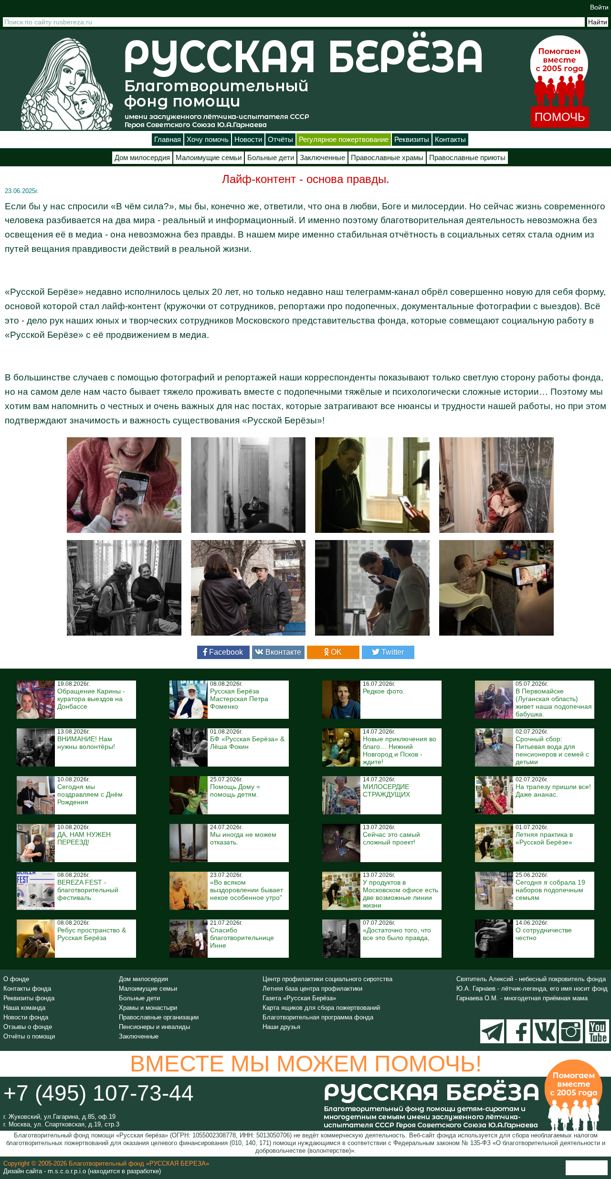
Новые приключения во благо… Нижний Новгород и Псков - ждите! (399, 750)
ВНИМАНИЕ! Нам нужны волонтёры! (86, 742)
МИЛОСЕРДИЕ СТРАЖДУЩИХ (386, 790)
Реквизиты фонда (28, 998)
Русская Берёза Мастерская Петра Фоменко (239, 698)
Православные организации (159, 1017)
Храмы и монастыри (148, 1007)
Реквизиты (411, 139)
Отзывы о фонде (27, 1026)
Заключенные (322, 158)
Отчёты (280, 139)
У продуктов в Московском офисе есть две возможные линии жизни (400, 893)
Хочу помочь (208, 139)
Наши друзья (281, 1026)
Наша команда (24, 1007)
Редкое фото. (384, 691)
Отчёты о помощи (29, 1036)
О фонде (16, 979)
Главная (167, 139)
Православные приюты (467, 158)
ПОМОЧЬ (560, 116)
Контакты (450, 139)
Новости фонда (25, 1017)
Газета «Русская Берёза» (299, 998)
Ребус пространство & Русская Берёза (91, 933)
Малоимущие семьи (209, 158)
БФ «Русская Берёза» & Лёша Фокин (247, 742)
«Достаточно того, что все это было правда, (397, 933)
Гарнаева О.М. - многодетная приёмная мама (522, 998)
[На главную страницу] (67, 83)
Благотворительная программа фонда (318, 1017)
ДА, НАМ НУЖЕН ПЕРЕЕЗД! (84, 838)
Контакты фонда (27, 988)
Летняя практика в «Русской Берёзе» (544, 838)
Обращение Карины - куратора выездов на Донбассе (91, 698)
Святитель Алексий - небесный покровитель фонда (531, 979)
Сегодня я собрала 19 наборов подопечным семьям (550, 889)
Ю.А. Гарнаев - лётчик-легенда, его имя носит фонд (532, 988)
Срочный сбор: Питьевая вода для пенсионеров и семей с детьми (552, 750)
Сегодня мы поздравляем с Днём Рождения (90, 794)
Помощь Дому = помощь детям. (235, 790)
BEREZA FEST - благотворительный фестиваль (87, 889)
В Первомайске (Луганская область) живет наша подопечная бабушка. (554, 702)
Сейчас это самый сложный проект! (391, 838)
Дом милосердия (142, 158)
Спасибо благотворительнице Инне (242, 937)
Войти (599, 7)
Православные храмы (387, 158)
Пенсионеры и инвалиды (154, 1026)
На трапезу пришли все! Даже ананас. (553, 790)
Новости (248, 139)
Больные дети (270, 158)
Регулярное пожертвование (344, 139)
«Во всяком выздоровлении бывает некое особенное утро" (246, 889)
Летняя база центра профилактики (312, 988)
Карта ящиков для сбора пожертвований (321, 1007)
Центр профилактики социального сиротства (327, 979)
